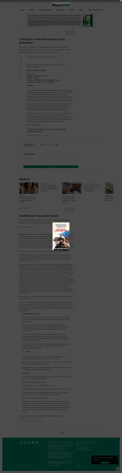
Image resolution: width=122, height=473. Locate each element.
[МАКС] (37, 442)
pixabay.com (35, 125)
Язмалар (32, 10)
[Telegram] (20, 60)
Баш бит (22, 10)
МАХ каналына (51, 416)
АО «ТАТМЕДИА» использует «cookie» (55, 461)
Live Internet (78, 466)
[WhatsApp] (20, 67)
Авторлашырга (36, 171)
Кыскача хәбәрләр (45, 10)
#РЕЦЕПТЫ (31, 135)
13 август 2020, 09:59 (69, 31)
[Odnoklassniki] (29, 442)
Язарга (51, 166)
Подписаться (104, 463)
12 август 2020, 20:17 (69, 209)
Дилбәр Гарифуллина (24, 208)
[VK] (20, 442)
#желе (39, 135)
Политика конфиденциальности (54, 465)
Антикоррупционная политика (82, 448)
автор (20, 30)
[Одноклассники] (20, 64)
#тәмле (46, 135)
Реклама (72, 10)
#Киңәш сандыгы (70, 30)
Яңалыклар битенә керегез (29, 419)
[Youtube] (33, 442)
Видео (81, 10)
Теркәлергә (65, 171)
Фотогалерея (60, 10)
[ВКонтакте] (20, 57)
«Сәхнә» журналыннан (95, 10)
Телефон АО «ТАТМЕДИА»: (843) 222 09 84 (84, 449)
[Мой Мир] (20, 71)
